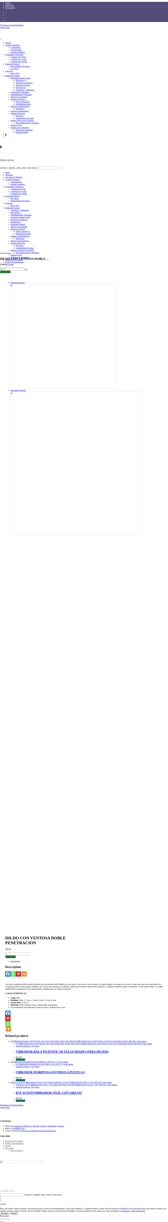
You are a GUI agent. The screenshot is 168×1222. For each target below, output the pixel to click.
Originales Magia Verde (20, 78)
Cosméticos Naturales (14, 54)
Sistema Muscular (17, 113)
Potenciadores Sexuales (20, 66)
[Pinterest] (18, 974)
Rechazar (4, 1214)
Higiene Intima (22, 132)
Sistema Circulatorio (18, 97)
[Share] (4, 1219)
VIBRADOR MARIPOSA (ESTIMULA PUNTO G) (50, 1072)
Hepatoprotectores (23, 104)
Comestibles (15, 47)
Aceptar (14, 1214)
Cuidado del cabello (18, 62)
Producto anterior (17, 283)
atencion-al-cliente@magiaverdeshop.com (38, 1131)
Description (15, 961)
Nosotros (9, 5)
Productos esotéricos (24, 83)
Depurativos (21, 87)
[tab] (86, 961)
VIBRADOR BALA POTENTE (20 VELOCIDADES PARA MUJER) (62, 1051)
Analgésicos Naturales (19, 92)
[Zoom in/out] (9, 1219)
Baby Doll (14, 73)
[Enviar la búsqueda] (26, 269)
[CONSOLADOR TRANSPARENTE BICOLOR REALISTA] (63, 388)
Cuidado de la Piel (18, 57)
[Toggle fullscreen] (6, 1219)
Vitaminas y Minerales (25, 90)
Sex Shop (14, 69)
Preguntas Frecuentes (14, 260)
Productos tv (21, 80)
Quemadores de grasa (25, 118)
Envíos (8, 1146)
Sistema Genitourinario (20, 106)
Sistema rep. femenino (19, 128)
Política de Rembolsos (14, 262)
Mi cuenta (10, 8)
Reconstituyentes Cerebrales (27, 123)
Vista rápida (141, 1041)
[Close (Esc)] (1, 1219)
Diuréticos (20, 109)
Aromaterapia (16, 50)
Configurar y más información (132, 1211)
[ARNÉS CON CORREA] (76, 534)
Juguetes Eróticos (12, 64)
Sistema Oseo (16, 125)
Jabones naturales (17, 52)
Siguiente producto (18, 390)
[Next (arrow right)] (4, 1221)
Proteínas (19, 116)
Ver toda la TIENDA (14, 177)
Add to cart (5, 272)
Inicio (7, 3)
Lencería (8, 71)
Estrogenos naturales (24, 130)
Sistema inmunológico (19, 111)
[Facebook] (7, 974)
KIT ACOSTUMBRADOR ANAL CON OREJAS (49, 1092)
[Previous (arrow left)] (1, 1221)
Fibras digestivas (23, 102)
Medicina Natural (12, 76)
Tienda (8, 43)
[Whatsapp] (13, 974)
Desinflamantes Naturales (21, 95)
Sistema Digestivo (17, 99)
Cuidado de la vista (18, 59)
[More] (24, 974)
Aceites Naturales (12, 45)
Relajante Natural (23, 85)
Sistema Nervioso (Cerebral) (22, 120)
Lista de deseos (16, 1150)
